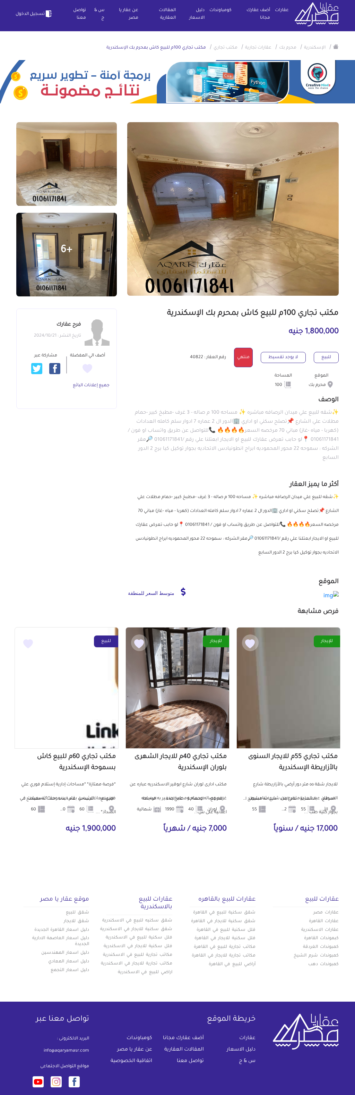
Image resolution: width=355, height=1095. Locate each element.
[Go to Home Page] (336, 46)
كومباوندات (220, 10)
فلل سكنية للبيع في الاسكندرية (139, 937)
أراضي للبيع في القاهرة (232, 964)
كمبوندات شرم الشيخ (316, 955)
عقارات (282, 10)
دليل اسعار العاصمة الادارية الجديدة (60, 941)
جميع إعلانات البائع (91, 385)
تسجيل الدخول (30, 14)
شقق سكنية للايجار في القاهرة (223, 921)
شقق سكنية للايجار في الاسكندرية (136, 929)
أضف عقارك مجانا (258, 14)
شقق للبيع (77, 912)
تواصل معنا (79, 14)
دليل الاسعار (197, 14)
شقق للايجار (76, 921)
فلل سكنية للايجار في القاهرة (225, 938)
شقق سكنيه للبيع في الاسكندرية (137, 920)
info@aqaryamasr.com (66, 1050)
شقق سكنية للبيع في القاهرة (224, 912)
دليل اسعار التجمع (70, 970)
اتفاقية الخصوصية (131, 1061)
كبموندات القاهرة (321, 938)
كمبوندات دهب (323, 964)
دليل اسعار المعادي (68, 961)
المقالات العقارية (167, 14)
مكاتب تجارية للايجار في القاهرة (224, 955)
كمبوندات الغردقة (321, 947)
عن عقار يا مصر (128, 14)
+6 (66, 250)
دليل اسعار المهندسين (65, 953)
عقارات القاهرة (324, 921)
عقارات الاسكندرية (320, 930)
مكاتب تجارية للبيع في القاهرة (225, 947)
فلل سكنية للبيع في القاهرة (226, 930)
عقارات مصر (326, 912)
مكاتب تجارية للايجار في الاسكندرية (136, 963)
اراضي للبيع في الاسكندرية (145, 972)
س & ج (99, 14)
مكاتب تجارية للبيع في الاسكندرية (137, 955)
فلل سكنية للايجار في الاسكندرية (138, 946)
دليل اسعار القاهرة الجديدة (61, 930)
